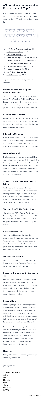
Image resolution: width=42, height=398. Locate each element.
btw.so (9, 66)
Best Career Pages (14, 75)
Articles (5, 375)
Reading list (7, 387)
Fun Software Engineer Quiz (17, 72)
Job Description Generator (17, 63)
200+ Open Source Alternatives (19, 49)
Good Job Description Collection (19, 58)
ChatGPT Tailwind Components (19, 60)
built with (33, 396)
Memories (6, 380)
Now (5, 382)
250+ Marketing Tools (15, 52)
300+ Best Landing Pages (16, 55)
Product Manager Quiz (15, 69)
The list (5, 385)
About (5, 378)
